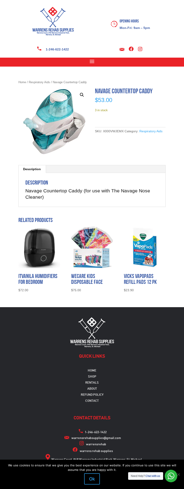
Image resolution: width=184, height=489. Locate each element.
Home (22, 82)
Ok (92, 479)
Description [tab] (32, 169)
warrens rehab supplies (96, 451)
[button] (82, 95)
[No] (178, 474)
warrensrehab (96, 444)
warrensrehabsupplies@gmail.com (96, 438)
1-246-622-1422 (57, 49)
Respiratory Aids (39, 82)
